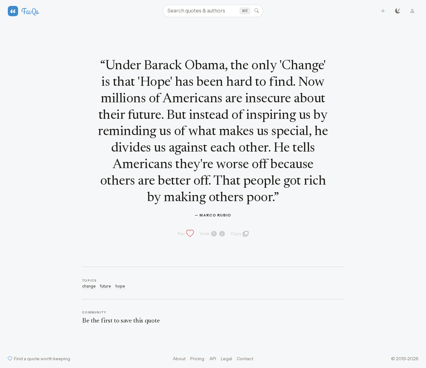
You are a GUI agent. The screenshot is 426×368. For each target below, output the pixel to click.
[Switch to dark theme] (398, 11)
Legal (226, 358)
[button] (185, 233)
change (89, 286)
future (105, 286)
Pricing (197, 358)
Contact (245, 358)
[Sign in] (412, 11)
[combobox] (213, 11)
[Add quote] (383, 11)
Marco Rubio (215, 215)
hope (120, 286)
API (212, 358)
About (179, 358)
